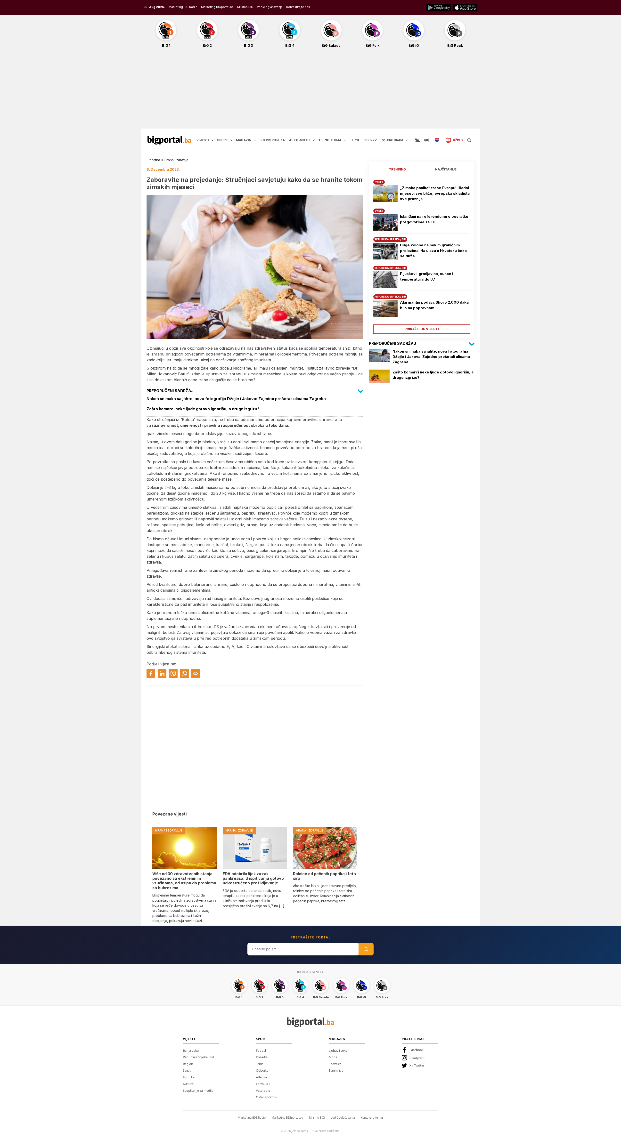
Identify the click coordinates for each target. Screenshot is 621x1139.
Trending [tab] (397, 169)
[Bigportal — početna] (169, 140)
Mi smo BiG (245, 7)
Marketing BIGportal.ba (287, 1117)
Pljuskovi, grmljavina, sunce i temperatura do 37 (426, 276)
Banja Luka (191, 1050)
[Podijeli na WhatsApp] (184, 673)
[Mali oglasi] (426, 140)
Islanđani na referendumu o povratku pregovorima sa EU (434, 219)
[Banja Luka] (437, 140)
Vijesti (189, 1039)
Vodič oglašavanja (270, 7)
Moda (333, 1057)
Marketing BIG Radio (183, 7)
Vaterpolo (263, 1090)
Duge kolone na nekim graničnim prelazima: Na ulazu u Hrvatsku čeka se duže (433, 250)
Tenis (259, 1064)
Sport (261, 1039)
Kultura (188, 1084)
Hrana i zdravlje (176, 160)
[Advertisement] (310, 91)
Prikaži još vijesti (422, 329)
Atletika (261, 1077)
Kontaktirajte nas (298, 7)
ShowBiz (335, 1064)
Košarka (262, 1057)
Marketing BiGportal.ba (217, 7)
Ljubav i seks (338, 1050)
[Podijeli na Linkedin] (162, 673)
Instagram (417, 1057)
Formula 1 (263, 1084)
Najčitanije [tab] (446, 169)
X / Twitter (416, 1065)
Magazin (337, 1039)
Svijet (187, 1070)
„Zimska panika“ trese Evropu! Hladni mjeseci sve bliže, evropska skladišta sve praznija (435, 193)
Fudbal (261, 1050)
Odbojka (262, 1070)
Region (188, 1064)
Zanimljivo (336, 1070)
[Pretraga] (469, 140)
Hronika (189, 1077)
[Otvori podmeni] (212, 140)
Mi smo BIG (317, 1117)
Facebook (416, 1050)
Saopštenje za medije (198, 1090)
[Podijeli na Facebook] (151, 673)
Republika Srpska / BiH (199, 1057)
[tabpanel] (421, 255)
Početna (154, 160)
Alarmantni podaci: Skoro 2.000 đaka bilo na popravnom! (434, 305)
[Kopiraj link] (195, 673)
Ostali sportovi (266, 1097)
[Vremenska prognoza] (417, 140)
